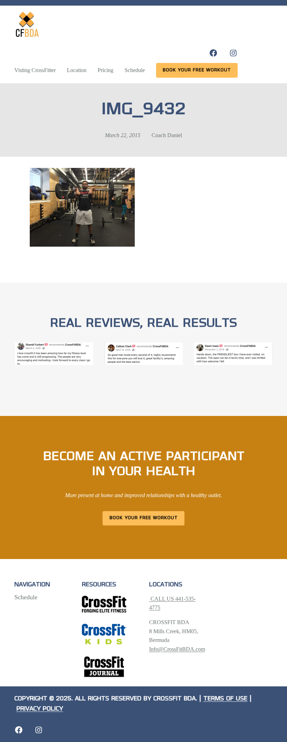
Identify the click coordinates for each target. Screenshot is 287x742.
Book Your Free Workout (144, 518)
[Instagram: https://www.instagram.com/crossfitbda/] (233, 53)
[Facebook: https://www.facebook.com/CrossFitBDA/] (213, 53)
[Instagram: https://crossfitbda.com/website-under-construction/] (38, 730)
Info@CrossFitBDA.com (177, 649)
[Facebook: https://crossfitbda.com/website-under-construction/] (18, 730)
